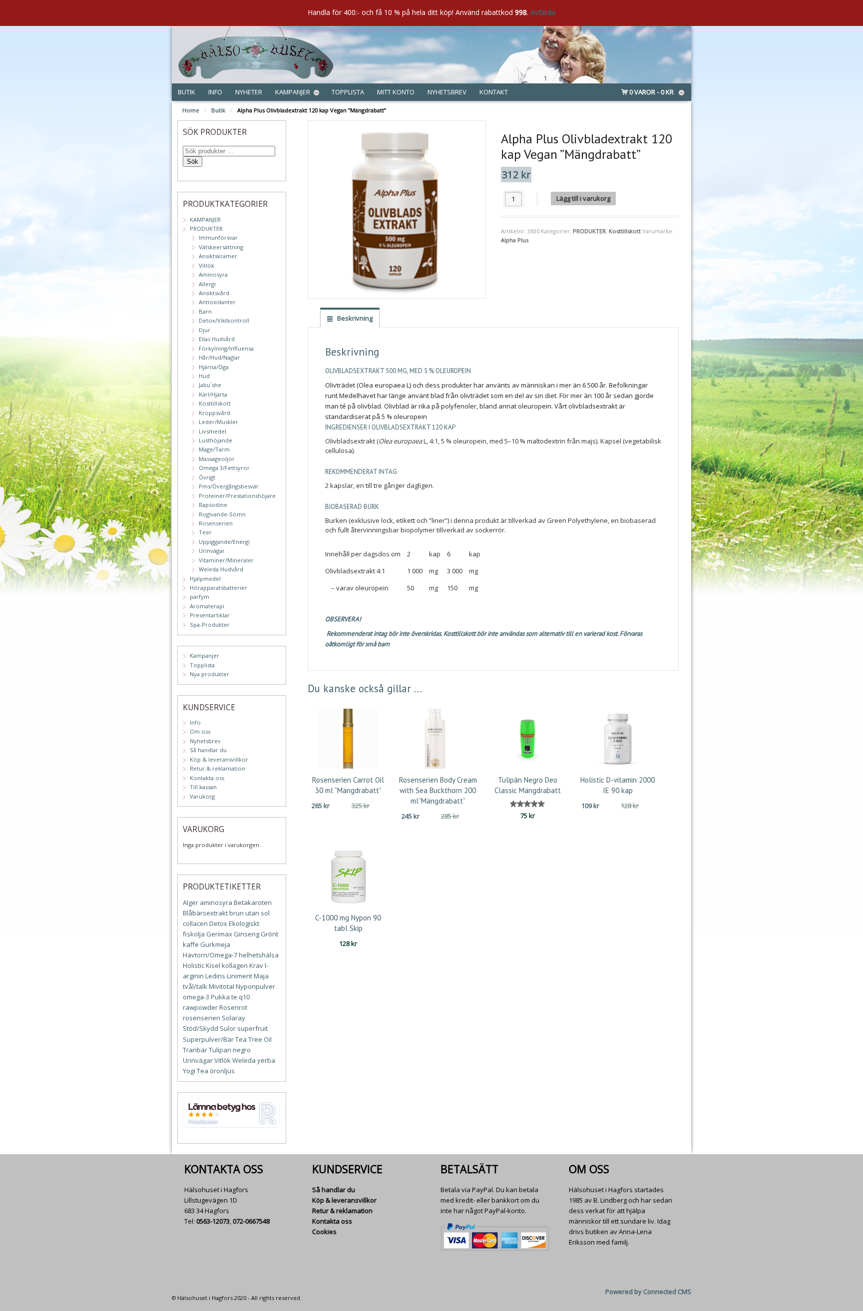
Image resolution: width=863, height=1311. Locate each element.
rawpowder (200, 1007)
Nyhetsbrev (447, 91)
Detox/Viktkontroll (224, 320)
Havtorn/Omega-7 (210, 954)
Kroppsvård (214, 413)
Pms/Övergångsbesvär (229, 486)
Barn (205, 311)
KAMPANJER (205, 219)
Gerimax (219, 933)
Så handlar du (208, 750)
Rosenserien (216, 523)
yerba (266, 1060)
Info (215, 91)
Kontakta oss (207, 778)
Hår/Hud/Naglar (219, 357)
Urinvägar (212, 550)
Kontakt (493, 91)
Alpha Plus (514, 240)
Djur (204, 330)
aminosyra (216, 902)
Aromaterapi (207, 606)
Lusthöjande (215, 440)
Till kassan (203, 787)
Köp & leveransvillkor (219, 759)
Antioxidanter (217, 302)
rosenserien (201, 1017)
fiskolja (194, 933)
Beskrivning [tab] (354, 318)
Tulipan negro (230, 1049)
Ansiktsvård (214, 293)
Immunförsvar (218, 237)
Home (190, 110)
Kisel (213, 965)
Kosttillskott (625, 231)
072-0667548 (251, 1221)
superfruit (252, 1028)
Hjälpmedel (205, 578)
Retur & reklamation (217, 768)
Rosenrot (233, 1007)
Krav (256, 965)
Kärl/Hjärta (213, 394)
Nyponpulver (255, 986)
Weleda (244, 1060)
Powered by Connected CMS (648, 1291)
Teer (205, 532)
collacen (195, 923)
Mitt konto (396, 91)
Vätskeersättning (221, 247)
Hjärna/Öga (214, 367)
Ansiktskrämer (218, 256)
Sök (192, 161)
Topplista (348, 91)
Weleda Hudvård (221, 569)
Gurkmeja (215, 944)
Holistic (193, 965)
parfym (199, 596)
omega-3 (196, 996)
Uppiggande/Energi (224, 541)
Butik (186, 91)
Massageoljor (217, 458)
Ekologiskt (244, 923)
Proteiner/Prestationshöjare (237, 495)
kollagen (235, 965)
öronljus (222, 1070)
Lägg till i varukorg (583, 198)
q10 (244, 996)
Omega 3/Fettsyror (224, 467)
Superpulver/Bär (208, 1039)
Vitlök (206, 265)
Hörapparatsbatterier (218, 587)
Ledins (215, 975)
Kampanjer (292, 91)
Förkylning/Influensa (226, 348)
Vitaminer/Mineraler (226, 560)
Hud (204, 376)
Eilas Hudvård (217, 339)
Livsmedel (212, 431)
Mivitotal (221, 986)
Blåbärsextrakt (205, 912)
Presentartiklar (210, 615)
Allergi (207, 284)
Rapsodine (213, 504)
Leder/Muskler (218, 422)
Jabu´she (210, 385)
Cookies (324, 1231)
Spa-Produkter (210, 624)
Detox (218, 923)
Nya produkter (209, 674)
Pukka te (224, 996)
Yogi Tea (195, 1070)
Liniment (239, 975)
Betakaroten (253, 902)
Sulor (228, 1028)
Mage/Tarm (214, 449)
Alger (190, 902)
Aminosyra (213, 274)
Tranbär (195, 1049)
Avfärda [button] (542, 12)
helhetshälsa (259, 954)
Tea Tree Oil (253, 1039)
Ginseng (246, 933)
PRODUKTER (589, 231)
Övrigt (207, 477)
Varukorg (202, 796)
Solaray (233, 1017)
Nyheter (248, 91)
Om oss (200, 731)
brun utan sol (249, 912)
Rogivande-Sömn (222, 514)
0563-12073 (213, 1221)
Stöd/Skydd (200, 1028)
